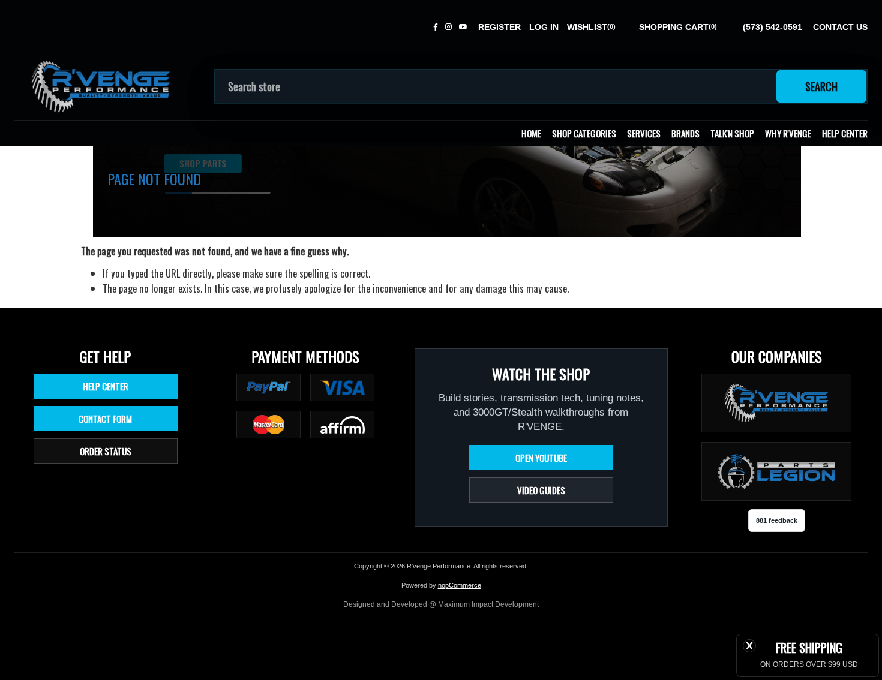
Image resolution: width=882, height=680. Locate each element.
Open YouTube (541, 457)
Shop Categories (584, 133)
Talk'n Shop (732, 133)
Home (531, 133)
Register (499, 27)
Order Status (105, 451)
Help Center (845, 133)
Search (821, 86)
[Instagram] (448, 27)
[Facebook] (435, 27)
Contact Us (840, 27)
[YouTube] (463, 27)
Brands (685, 133)
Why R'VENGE (788, 133)
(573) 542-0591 (772, 27)
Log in (544, 27)
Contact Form (105, 418)
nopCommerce (459, 585)
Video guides (541, 490)
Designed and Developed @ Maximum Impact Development (441, 604)
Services (644, 133)
